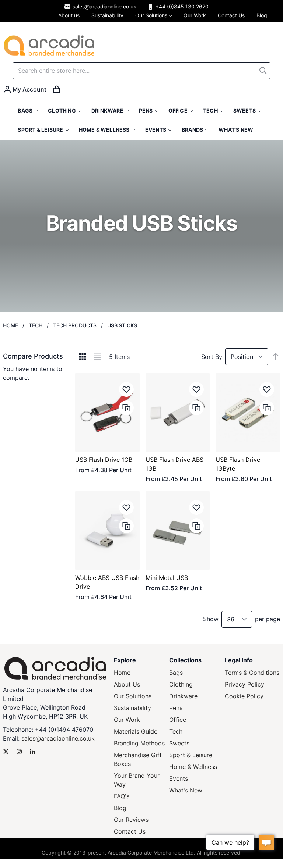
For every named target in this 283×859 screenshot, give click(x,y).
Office (177, 719)
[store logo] (49, 45)
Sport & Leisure (190, 755)
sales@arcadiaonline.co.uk (104, 6)
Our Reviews (131, 819)
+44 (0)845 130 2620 (182, 6)
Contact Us (130, 831)
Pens (175, 708)
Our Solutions (132, 696)
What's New (185, 790)
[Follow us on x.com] (6, 752)
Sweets (179, 743)
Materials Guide (135, 731)
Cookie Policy (244, 696)
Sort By (211, 356)
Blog (120, 808)
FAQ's (121, 796)
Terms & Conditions (252, 672)
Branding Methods (139, 743)
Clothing (181, 684)
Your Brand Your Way (137, 780)
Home (10, 325)
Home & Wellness (193, 766)
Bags (176, 672)
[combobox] (141, 70)
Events (178, 778)
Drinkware (183, 696)
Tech (35, 325)
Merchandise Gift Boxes (138, 759)
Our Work (127, 719)
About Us (127, 684)
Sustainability (132, 708)
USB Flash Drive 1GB (103, 459)
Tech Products (75, 325)
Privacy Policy (244, 684)
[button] (126, 389)
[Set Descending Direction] (275, 356)
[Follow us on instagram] (19, 752)
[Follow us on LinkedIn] (32, 752)
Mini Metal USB (167, 577)
